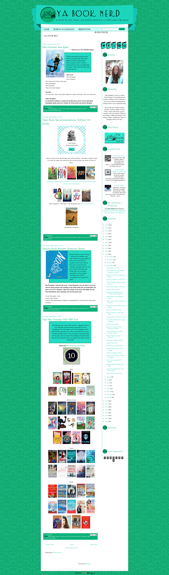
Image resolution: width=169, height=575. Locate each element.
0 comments (48, 107)
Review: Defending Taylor (114, 353)
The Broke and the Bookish (76, 346)
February (109, 394)
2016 (106, 254)
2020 (107, 242)
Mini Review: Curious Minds (115, 346)
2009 (107, 418)
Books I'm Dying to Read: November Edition (114, 327)
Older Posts (93, 544)
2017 (106, 251)
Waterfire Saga (58, 110)
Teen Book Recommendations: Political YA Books (116, 271)
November (110, 260)
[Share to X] (94, 107)
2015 (106, 401)
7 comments (48, 535)
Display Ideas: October (113, 289)
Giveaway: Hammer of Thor (115, 340)
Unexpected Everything (71, 184)
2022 (106, 237)
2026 (106, 225)
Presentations (84, 29)
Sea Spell (50, 110)
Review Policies (101, 32)
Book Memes (51, 536)
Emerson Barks (58, 308)
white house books (83, 237)
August (109, 377)
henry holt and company (69, 308)
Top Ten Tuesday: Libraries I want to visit (119, 170)
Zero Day (92, 182)
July (108, 380)
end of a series (62, 108)
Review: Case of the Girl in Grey (116, 317)
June (108, 383)
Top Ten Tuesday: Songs (114, 310)
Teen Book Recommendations (69, 237)
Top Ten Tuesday (51, 538)
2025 (106, 228)
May (108, 386)
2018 (106, 248)
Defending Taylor (52, 182)
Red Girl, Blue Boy (66, 182)
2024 (107, 231)
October (109, 262)
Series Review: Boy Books (114, 373)
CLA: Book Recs (51, 36)
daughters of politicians (54, 237)
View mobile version (71, 548)
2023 (106, 234)
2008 (107, 421)
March (109, 391)
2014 (106, 404)
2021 (106, 239)
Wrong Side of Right (80, 182)
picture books (55, 310)
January (109, 397)
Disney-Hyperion (52, 108)
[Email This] (91, 107)
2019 (106, 245)
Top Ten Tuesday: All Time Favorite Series (115, 332)
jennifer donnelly (70, 108)
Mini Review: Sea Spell (55, 47)
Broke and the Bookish (74, 536)
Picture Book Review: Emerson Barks (64, 248)
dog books (51, 308)
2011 (106, 413)
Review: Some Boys (112, 324)
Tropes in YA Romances (63, 29)
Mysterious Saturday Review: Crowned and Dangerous (115, 293)
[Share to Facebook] (96, 107)
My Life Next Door (88, 204)
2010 (106, 415)
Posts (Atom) (57, 552)
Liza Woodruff (80, 308)
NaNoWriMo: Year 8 (119, 156)
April (108, 389)
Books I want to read (61, 536)
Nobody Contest (119, 186)
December (110, 257)
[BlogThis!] (92, 107)
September (110, 265)
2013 (106, 407)
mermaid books (79, 108)
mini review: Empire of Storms (115, 287)
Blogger (88, 564)
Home (46, 29)
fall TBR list (84, 536)
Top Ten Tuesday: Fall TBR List (60, 319)
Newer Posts (50, 544)
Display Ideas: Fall (112, 343)
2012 (106, 410)
